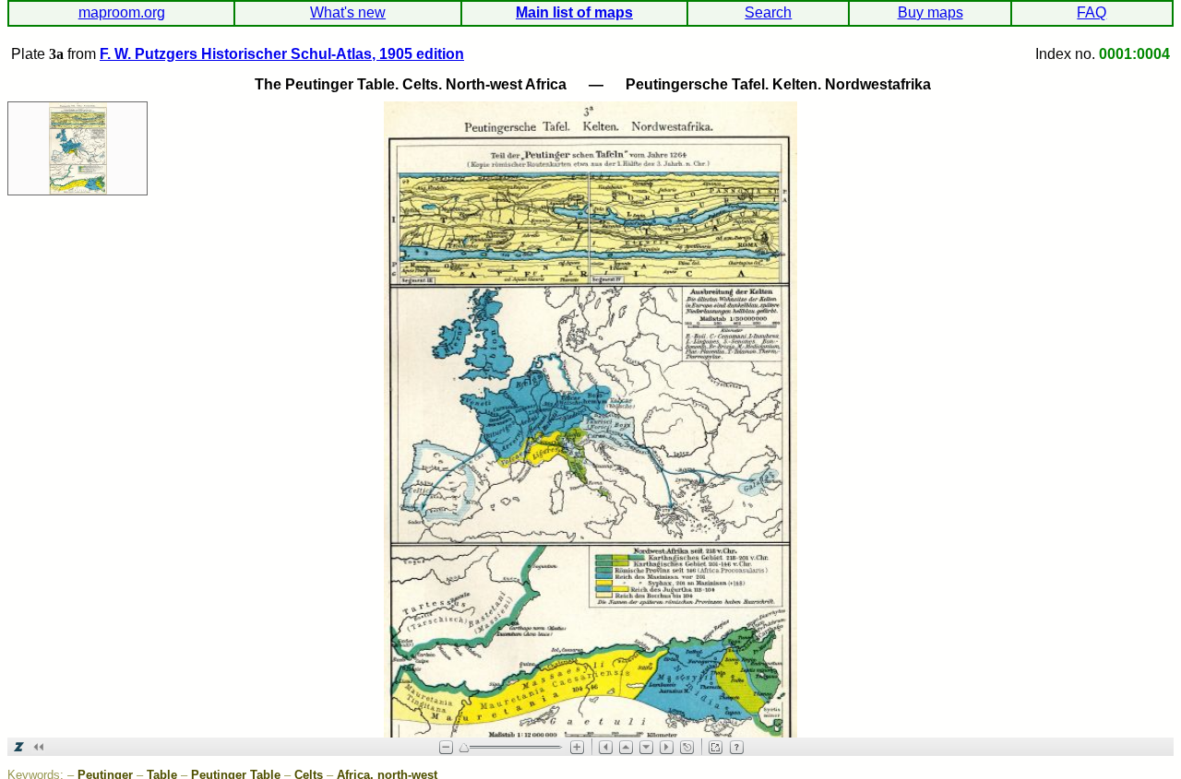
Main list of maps (574, 12)
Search (768, 12)
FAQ (1091, 12)
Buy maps (930, 12)
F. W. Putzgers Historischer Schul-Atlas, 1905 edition (282, 54)
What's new (348, 12)
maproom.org (121, 12)
